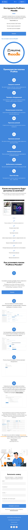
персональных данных (14, 510)
